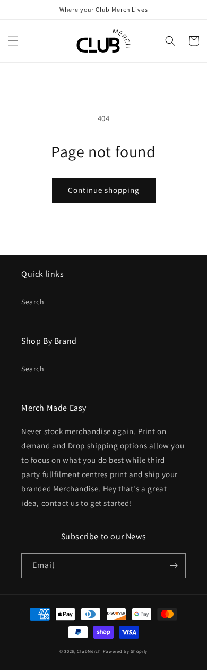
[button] (13, 41)
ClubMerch (89, 651)
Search (33, 302)
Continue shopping (104, 190)
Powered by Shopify (125, 651)
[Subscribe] (173, 565)
